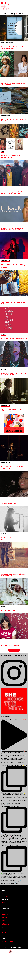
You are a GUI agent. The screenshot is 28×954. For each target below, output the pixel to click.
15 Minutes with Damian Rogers (10, 645)
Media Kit (3, 902)
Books (2, 42)
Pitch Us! (3, 894)
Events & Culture (9, 42)
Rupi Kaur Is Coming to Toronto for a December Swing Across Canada (12, 228)
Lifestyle (3, 334)
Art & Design (4, 917)
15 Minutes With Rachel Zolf (9, 610)
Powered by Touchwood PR (14, 947)
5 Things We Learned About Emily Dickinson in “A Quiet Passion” (11, 410)
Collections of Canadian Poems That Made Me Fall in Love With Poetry (13, 374)
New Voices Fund (5, 896)
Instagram (4, 933)
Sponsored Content (6, 904)
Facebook (4, 932)
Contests (4, 905)
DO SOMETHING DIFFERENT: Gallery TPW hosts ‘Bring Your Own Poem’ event (14, 120)
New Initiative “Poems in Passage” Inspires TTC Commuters (13, 83)
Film (2, 911)
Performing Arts (5, 914)
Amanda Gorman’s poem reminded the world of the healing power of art (12, 192)
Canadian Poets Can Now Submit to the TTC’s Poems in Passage (12, 47)
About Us (4, 921)
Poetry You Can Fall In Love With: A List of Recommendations (13, 156)
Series (3, 913)
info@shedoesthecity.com (7, 941)
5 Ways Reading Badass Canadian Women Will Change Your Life (13, 303)
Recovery (12, 187)
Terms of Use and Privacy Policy (9, 943)
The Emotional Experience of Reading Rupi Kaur (14, 538)
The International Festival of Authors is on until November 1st (13, 574)
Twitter (3, 930)
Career (3, 606)
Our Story (4, 893)
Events (3, 920)
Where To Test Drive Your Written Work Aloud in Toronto (13, 467)
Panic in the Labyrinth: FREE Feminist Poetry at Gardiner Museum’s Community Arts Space (13, 265)
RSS (2, 935)
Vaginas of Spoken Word (8, 503)
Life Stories (4, 533)
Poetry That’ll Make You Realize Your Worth (14, 338)
